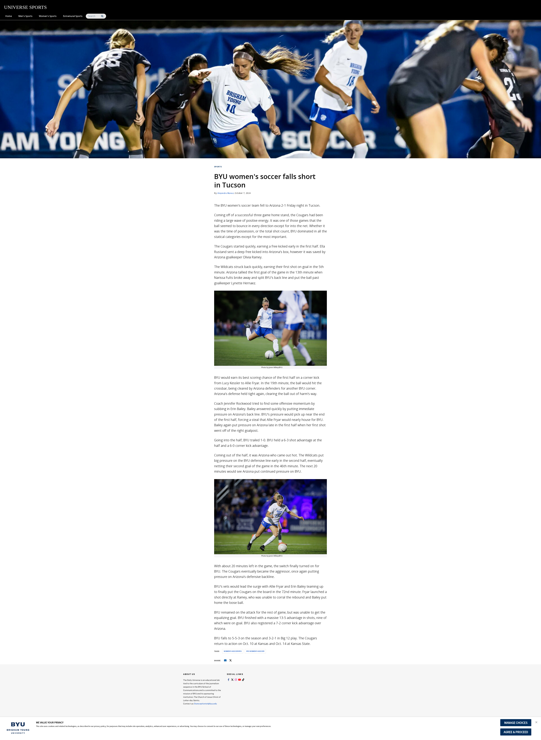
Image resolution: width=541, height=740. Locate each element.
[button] (536, 722)
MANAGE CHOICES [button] (515, 723)
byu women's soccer (255, 651)
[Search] (102, 16)
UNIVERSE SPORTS (25, 7)
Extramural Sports (72, 16)
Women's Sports (47, 16)
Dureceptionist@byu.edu (205, 703)
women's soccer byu (233, 651)
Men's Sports (25, 16)
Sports (218, 166)
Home (8, 16)
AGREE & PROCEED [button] (516, 732)
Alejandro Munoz (225, 193)
